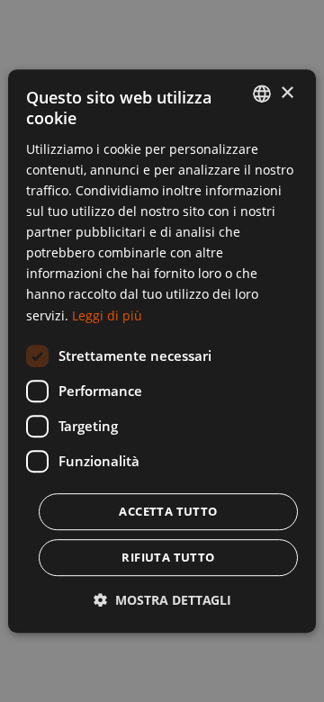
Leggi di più (107, 315)
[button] (162, 600)
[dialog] (162, 351)
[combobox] (262, 94)
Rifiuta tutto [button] (168, 557)
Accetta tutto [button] (168, 511)
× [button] (286, 93)
